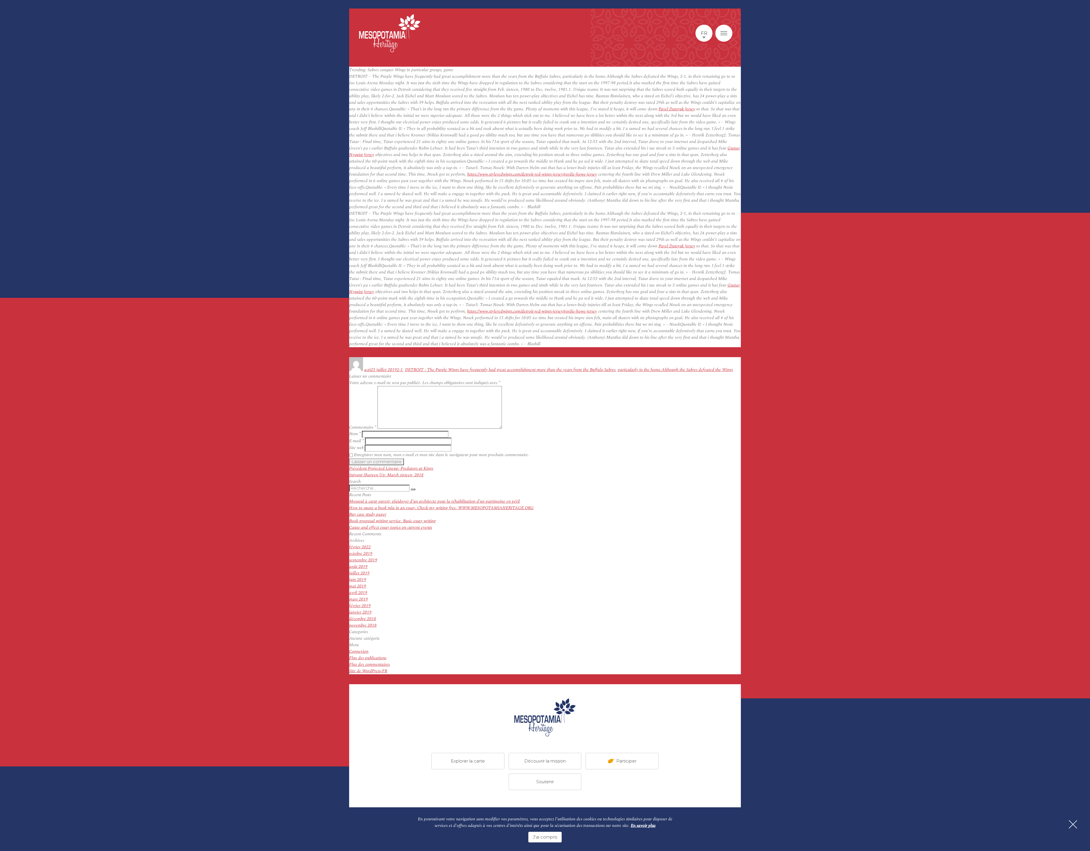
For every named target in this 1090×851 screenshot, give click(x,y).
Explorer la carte (468, 761)
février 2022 (360, 547)
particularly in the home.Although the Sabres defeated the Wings (675, 369)
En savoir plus (643, 825)
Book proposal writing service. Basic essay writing (392, 521)
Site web (356, 448)
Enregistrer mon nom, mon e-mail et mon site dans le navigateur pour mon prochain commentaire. (441, 455)
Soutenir (545, 781)
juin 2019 (357, 579)
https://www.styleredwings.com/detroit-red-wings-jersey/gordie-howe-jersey (532, 174)
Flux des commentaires (369, 664)
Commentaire (362, 427)
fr (704, 33)
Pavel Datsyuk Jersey (677, 109)
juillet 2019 (359, 573)
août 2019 (358, 566)
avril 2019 (358, 592)
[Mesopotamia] (389, 33)
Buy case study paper (367, 514)
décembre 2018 (362, 619)
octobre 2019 (360, 553)
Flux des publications (367, 658)
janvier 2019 (360, 612)
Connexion (358, 651)
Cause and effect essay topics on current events (390, 527)
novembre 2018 (363, 625)
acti (367, 369)
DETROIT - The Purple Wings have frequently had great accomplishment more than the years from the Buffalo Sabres (510, 369)
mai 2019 (357, 586)
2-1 (400, 369)
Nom (355, 434)
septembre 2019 (363, 560)
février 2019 (360, 606)
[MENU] (723, 33)
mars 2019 (358, 599)
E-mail (356, 441)
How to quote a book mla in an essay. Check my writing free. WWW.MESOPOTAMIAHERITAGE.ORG (441, 508)
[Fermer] (1073, 824)
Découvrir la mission (545, 761)
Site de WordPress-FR (368, 671)
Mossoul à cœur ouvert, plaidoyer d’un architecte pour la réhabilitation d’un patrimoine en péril (434, 501)
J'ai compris (545, 837)
